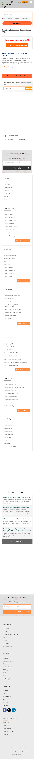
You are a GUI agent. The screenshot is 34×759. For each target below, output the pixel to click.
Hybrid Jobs (7, 440)
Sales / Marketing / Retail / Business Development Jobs (14, 305)
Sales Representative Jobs (11, 393)
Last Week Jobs (8, 194)
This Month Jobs (8, 197)
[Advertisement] (17, 110)
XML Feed (5, 693)
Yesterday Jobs (8, 187)
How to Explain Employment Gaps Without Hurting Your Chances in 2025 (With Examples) (17, 529)
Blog (4, 637)
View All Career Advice (17, 541)
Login (19, 2)
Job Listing (6, 628)
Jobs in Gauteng (8, 214)
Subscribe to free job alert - (17, 83)
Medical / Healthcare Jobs (11, 298)
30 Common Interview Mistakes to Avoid (15, 519)
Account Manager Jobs (10, 396)
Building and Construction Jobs (12, 312)
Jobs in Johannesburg (10, 255)
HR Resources (6, 673)
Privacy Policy (20, 748)
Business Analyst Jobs (10, 390)
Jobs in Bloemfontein (10, 270)
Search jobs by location (22, 240)
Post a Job (5, 658)
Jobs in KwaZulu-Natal (10, 226)
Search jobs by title (23, 410)
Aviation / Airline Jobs (10, 315)
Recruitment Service (8, 661)
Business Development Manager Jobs (14, 387)
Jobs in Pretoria (8, 276)
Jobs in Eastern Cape (9, 220)
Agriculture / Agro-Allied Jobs (12, 309)
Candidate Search (7, 667)
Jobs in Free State (9, 223)
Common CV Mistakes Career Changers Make (16, 497)
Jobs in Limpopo (8, 233)
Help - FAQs (6, 702)
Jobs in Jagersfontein (9, 264)
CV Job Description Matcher (10, 634)
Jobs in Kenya (6, 725)
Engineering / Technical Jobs (12, 295)
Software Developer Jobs (11, 406)
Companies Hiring (7, 646)
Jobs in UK (6, 734)
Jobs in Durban (8, 261)
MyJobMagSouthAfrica (17, 754)
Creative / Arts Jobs (9, 350)
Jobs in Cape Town (9, 258)
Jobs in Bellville (8, 267)
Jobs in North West (9, 229)
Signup (25, 2)
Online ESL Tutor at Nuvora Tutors (17, 139)
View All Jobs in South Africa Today (17, 45)
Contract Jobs (8, 425)
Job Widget (6, 690)
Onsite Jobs (7, 443)
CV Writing (6, 640)
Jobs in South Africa (8, 731)
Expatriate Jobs (8, 434)
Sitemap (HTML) (7, 696)
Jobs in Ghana (6, 722)
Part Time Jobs (8, 431)
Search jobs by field (22, 323)
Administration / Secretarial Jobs (13, 302)
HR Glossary (6, 676)
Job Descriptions (7, 679)
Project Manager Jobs (10, 384)
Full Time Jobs (8, 428)
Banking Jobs (8, 318)
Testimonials (6, 699)
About (7, 748)
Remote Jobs (7, 437)
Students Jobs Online (10, 446)
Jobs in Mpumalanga (9, 236)
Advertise (5, 705)
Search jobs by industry (22, 369)
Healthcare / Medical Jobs (11, 347)
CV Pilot (5, 631)
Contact (12, 748)
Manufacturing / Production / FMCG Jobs (15, 362)
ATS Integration (7, 670)
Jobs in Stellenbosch (9, 273)
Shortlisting (6, 664)
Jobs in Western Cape (10, 217)
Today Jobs (7, 184)
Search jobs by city (23, 281)
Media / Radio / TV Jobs (11, 365)
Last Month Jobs (8, 200)
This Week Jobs (8, 190)
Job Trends (5, 643)
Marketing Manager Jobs (11, 399)
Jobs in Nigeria (7, 728)
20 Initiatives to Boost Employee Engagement (16, 507)
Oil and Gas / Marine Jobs (11, 356)
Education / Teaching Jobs (11, 353)
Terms (26, 748)
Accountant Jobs (8, 402)
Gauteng (11, 66)
